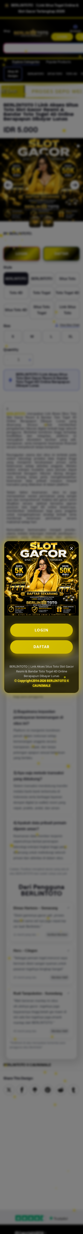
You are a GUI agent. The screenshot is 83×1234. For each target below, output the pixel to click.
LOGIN (42, 630)
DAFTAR (41, 646)
